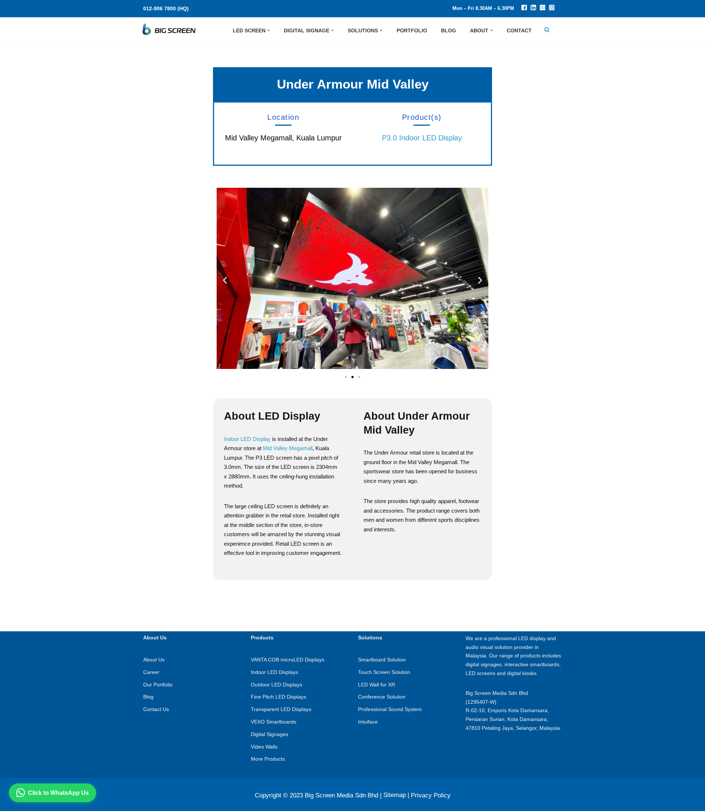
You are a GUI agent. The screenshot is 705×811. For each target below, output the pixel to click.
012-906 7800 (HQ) (166, 8)
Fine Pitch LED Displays (278, 697)
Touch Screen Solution (384, 672)
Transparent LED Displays (281, 709)
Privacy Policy (431, 795)
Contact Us (156, 709)
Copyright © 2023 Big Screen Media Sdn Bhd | (318, 795)
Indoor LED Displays (274, 672)
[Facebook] (524, 8)
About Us (153, 660)
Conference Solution (381, 697)
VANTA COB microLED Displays (287, 660)
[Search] (547, 29)
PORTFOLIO (412, 30)
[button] (268, 30)
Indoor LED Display (247, 439)
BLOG (448, 30)
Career (151, 672)
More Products (268, 759)
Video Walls (264, 747)
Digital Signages (269, 734)
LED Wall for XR (376, 685)
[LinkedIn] (533, 8)
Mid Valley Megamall (287, 448)
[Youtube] (542, 8)
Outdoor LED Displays (276, 685)
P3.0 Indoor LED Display (422, 138)
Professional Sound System (390, 709)
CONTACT (519, 30)
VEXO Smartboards (273, 722)
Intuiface (368, 722)
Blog (148, 697)
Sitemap (394, 795)
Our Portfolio (158, 685)
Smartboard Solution (382, 660)
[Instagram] (551, 8)
